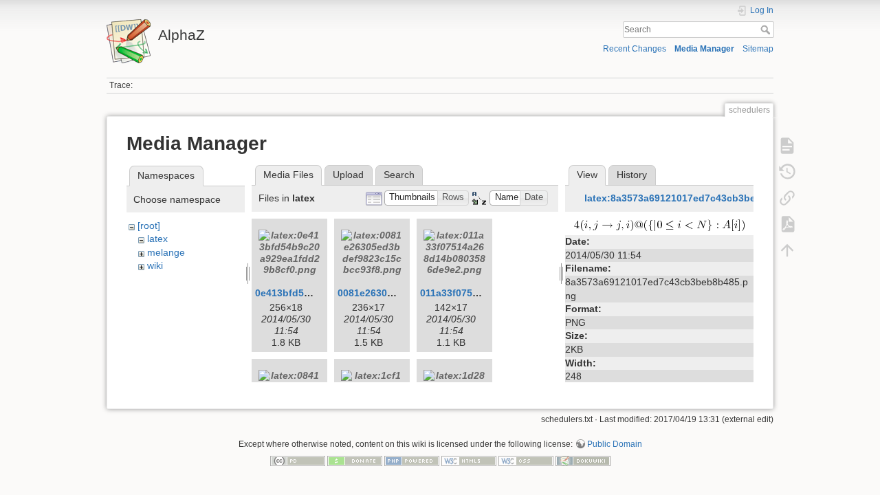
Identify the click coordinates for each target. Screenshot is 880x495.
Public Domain (614, 444)
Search (766, 29)
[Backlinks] (787, 198)
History (632, 174)
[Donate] (354, 460)
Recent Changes (634, 49)
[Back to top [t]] (787, 250)
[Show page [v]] (787, 146)
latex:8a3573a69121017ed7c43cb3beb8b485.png (697, 198)
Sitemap (757, 49)
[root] (149, 225)
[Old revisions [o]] (787, 172)
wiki (155, 265)
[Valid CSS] (525, 460)
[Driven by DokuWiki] (583, 460)
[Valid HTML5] (468, 460)
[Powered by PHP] (411, 460)
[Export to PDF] (787, 224)
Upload (348, 174)
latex (157, 238)
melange (166, 252)
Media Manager (704, 49)
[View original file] (659, 224)
